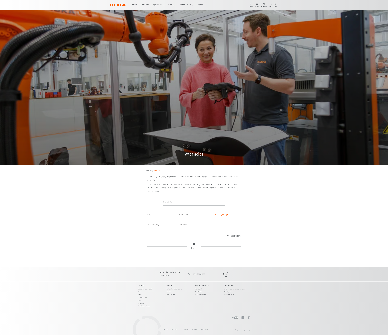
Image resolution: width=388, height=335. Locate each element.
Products (134, 5)
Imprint (186, 329)
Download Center (229, 295)
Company (199, 5)
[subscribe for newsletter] (225, 274)
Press (139, 300)
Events (140, 295)
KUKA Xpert (227, 292)
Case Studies (198, 292)
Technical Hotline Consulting (174, 289)
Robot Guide (198, 289)
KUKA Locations (142, 297)
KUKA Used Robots (200, 295)
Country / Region (216, 219)
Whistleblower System (144, 306)
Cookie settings (204, 329)
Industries (145, 5)
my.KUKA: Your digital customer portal (234, 289)
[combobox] (162, 215)
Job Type (181, 230)
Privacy (194, 329)
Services (169, 5)
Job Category (151, 230)
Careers (149, 171)
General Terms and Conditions (146, 289)
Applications (157, 5)
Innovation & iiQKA (184, 5)
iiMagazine (141, 303)
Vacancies (157, 171)
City (148, 219)
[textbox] (161, 214)
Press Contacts (171, 295)
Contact (169, 292)
